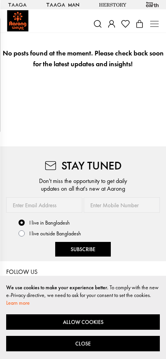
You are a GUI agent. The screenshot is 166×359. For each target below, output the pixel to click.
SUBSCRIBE (83, 249)
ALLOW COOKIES (83, 322)
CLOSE (83, 343)
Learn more (18, 302)
